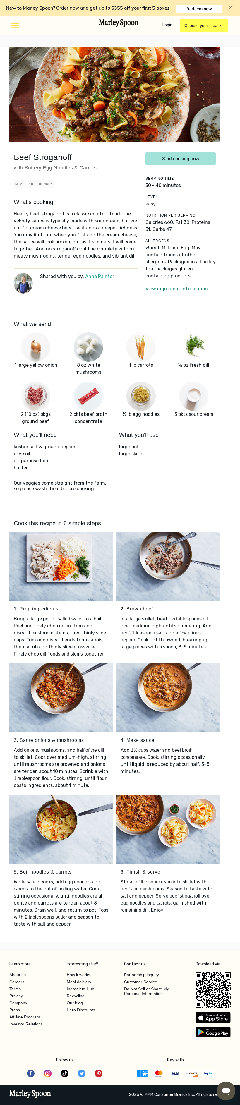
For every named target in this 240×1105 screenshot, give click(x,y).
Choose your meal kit (204, 25)
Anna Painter (99, 276)
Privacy (16, 996)
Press (14, 1010)
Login (167, 25)
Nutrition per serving (170, 215)
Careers (16, 981)
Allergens (157, 241)
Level (151, 197)
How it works (78, 974)
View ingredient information (176, 288)
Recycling (76, 996)
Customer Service (140, 981)
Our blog (75, 1003)
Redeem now (199, 8)
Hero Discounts (81, 1010)
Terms (15, 988)
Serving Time (159, 178)
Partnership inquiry (141, 974)
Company (18, 1003)
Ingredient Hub (80, 988)
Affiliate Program (24, 1017)
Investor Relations (26, 1024)
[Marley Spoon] (30, 1094)
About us (17, 974)
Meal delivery (79, 981)
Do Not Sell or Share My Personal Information (146, 991)
